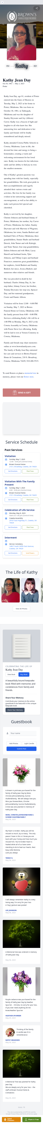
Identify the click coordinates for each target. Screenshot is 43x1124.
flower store (28, 376)
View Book (11, 674)
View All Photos (21, 609)
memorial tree (30, 373)
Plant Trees (30, 471)
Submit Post (21, 749)
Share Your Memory (15, 710)
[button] (21, 772)
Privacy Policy (15, 1114)
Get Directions (12, 471)
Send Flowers (30, 553)
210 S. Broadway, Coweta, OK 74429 (23, 467)
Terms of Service (27, 1114)
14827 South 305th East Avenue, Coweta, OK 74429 (21, 547)
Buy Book (23, 674)
